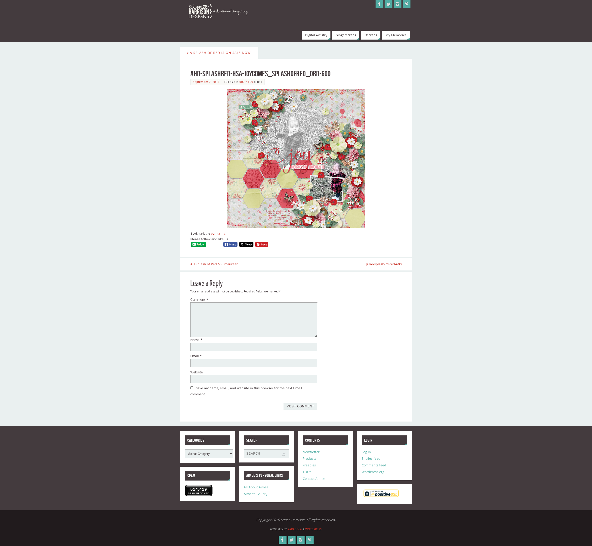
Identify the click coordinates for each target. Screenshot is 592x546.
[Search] (283, 455)
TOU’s (307, 472)
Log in (366, 452)
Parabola (295, 529)
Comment (199, 299)
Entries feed (371, 458)
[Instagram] (397, 4)
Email (196, 356)
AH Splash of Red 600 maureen (214, 264)
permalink (218, 233)
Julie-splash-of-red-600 (384, 264)
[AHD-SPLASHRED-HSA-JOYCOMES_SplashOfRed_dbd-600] (296, 158)
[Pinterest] (406, 4)
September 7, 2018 (206, 82)
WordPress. (313, 529)
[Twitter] (388, 4)
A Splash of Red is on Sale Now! (219, 52)
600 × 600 (246, 82)
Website (196, 372)
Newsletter (311, 452)
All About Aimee (256, 487)
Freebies (309, 465)
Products (309, 458)
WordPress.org (373, 472)
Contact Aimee (314, 478)
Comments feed (374, 465)
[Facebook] (379, 4)
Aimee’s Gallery (255, 494)
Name (196, 340)
